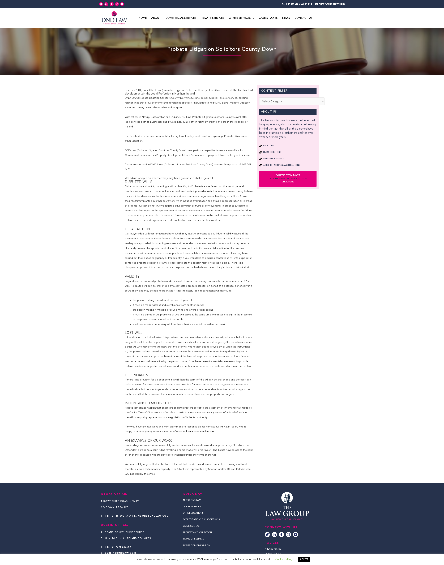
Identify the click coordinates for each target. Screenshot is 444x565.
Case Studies (268, 18)
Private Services (212, 18)
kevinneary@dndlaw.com (200, 431)
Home (143, 18)
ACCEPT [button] (304, 559)
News (286, 18)
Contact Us (303, 18)
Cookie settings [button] (284, 559)
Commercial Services (180, 18)
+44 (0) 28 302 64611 (119, 516)
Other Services (240, 18)
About (156, 18)
